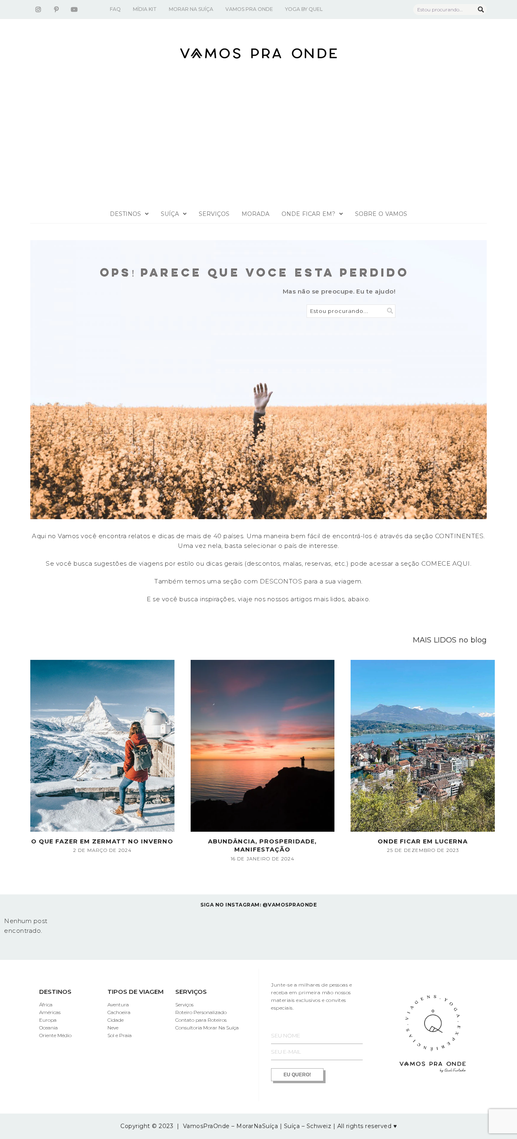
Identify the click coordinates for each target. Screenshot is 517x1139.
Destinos (125, 214)
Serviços (214, 214)
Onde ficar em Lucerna (423, 841)
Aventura (118, 1005)
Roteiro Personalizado (201, 1012)
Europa (48, 1020)
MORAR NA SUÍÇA (191, 9)
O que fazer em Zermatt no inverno (102, 841)
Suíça (170, 214)
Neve (112, 1028)
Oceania (48, 1028)
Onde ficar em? (308, 214)
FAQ (115, 9)
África (46, 1005)
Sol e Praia (119, 1035)
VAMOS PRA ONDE (249, 9)
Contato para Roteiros (201, 1020)
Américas (50, 1012)
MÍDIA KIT (145, 9)
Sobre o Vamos (381, 214)
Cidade (115, 1020)
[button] (129, 214)
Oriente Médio (55, 1035)
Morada (255, 214)
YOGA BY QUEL (304, 9)
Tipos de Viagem (135, 991)
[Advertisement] (258, 144)
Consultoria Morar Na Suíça (207, 1028)
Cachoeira (118, 1012)
